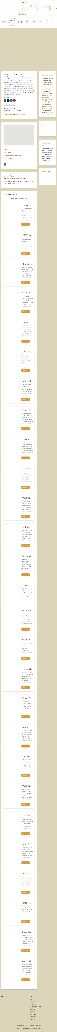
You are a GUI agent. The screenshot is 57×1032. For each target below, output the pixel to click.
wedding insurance (47, 106)
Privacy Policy (33, 1002)
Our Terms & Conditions (35, 1006)
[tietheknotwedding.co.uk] (11, 214)
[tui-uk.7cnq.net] (47, 128)
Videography (12, 22)
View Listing (25, 224)
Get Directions (8, 158)
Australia (32, 1025)
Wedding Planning (47, 112)
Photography (22, 114)
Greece (47, 93)
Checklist (50, 82)
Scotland (19, 1025)
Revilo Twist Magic (30, 932)
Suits (46, 103)
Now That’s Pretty (30, 381)
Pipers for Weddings (31, 844)
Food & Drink (47, 21)
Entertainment (46, 90)
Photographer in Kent (23, 7)
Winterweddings (46, 114)
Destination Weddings (20, 22)
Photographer (12, 25)
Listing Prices (33, 1016)
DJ (48, 88)
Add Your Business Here (35, 1019)
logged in (12, 178)
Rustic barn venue (22, 9)
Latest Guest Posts (45, 7)
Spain (43, 103)
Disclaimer (32, 1004)
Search (24, 2)
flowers (48, 91)
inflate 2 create (28, 264)
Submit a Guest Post (50, 8)
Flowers (52, 21)
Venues (41, 21)
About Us (32, 999)
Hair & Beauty (48, 95)
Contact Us (32, 1001)
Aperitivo (44, 78)
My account (32, 1011)
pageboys (50, 99)
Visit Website (8, 152)
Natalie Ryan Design (31, 902)
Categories (32, 1009)
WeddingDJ (49, 104)
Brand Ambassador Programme (38, 7)
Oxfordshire (7, 114)
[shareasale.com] (45, 177)
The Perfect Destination (32, 293)
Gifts (43, 93)
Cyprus (44, 86)
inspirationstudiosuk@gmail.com (13, 155)
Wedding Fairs (4, 22)
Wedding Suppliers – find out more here (31, 8)
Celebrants (34, 21)
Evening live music (22, 12)
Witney (7, 149)
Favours (44, 91)
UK (48, 103)
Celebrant (48, 80)
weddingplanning (46, 110)
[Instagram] (5, 164)
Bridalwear (50, 78)
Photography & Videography (12, 19)
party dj (44, 101)
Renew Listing (33, 1014)
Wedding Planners (47, 108)
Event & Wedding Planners (28, 21)
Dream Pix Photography (32, 698)
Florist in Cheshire (22, 14)
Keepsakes (45, 99)
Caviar (43, 80)
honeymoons (45, 97)
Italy (24, 1025)
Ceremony (44, 82)
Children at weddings (47, 84)
